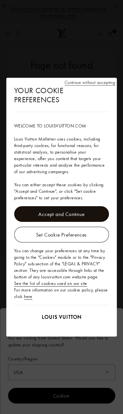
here (28, 296)
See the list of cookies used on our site (50, 283)
